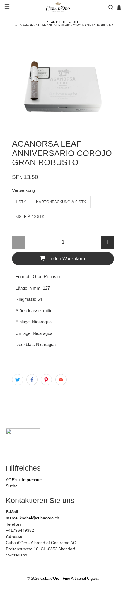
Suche (12, 486)
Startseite (57, 22)
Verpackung (23, 190)
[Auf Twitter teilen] (17, 379)
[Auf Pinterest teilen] (46, 379)
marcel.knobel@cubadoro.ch (32, 518)
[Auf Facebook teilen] (32, 379)
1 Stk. (21, 202)
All (76, 22)
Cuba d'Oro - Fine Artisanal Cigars (69, 579)
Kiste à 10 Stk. (30, 217)
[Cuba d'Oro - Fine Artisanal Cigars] (59, 7)
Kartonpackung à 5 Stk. (61, 202)
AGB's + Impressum (24, 479)
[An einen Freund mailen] (61, 379)
